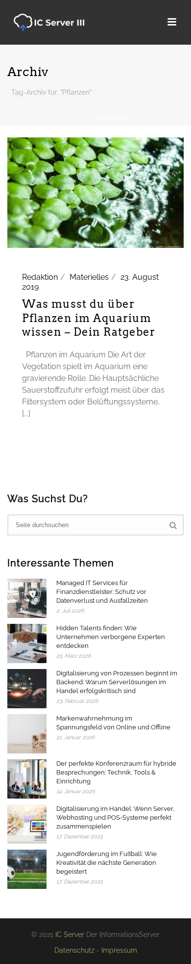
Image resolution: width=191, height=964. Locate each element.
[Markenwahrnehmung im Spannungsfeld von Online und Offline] (27, 733)
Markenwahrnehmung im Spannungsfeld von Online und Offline (113, 723)
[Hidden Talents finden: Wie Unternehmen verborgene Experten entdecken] (27, 643)
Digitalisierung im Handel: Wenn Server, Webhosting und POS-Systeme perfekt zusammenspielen (115, 817)
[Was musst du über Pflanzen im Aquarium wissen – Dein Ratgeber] (95, 192)
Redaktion (40, 277)
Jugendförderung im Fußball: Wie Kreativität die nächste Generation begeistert (106, 862)
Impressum (119, 950)
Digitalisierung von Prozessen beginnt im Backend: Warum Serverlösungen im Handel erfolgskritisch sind (116, 682)
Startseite (77, 118)
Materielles (89, 277)
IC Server (69, 934)
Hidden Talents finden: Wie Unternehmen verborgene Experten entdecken (110, 636)
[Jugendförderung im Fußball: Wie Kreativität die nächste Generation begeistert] (27, 869)
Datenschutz (74, 950)
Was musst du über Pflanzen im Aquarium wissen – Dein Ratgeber (88, 317)
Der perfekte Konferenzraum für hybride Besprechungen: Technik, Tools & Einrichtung (116, 772)
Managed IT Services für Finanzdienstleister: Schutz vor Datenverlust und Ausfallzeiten (102, 591)
